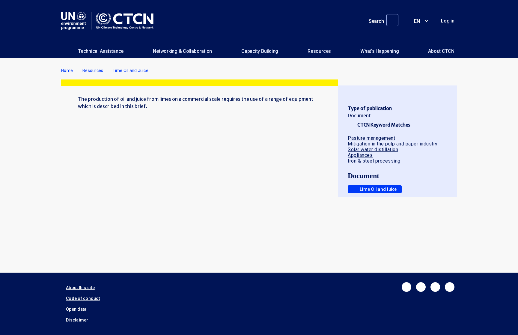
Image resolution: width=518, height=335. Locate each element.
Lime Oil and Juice (378, 189)
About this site (80, 287)
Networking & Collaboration (182, 51)
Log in (447, 21)
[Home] (109, 21)
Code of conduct (83, 298)
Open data (76, 309)
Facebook (406, 287)
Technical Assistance (101, 51)
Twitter (421, 287)
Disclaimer (77, 320)
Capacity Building (259, 51)
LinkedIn (435, 287)
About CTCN (441, 51)
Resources (319, 51)
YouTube (450, 287)
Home (67, 70)
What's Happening (379, 51)
